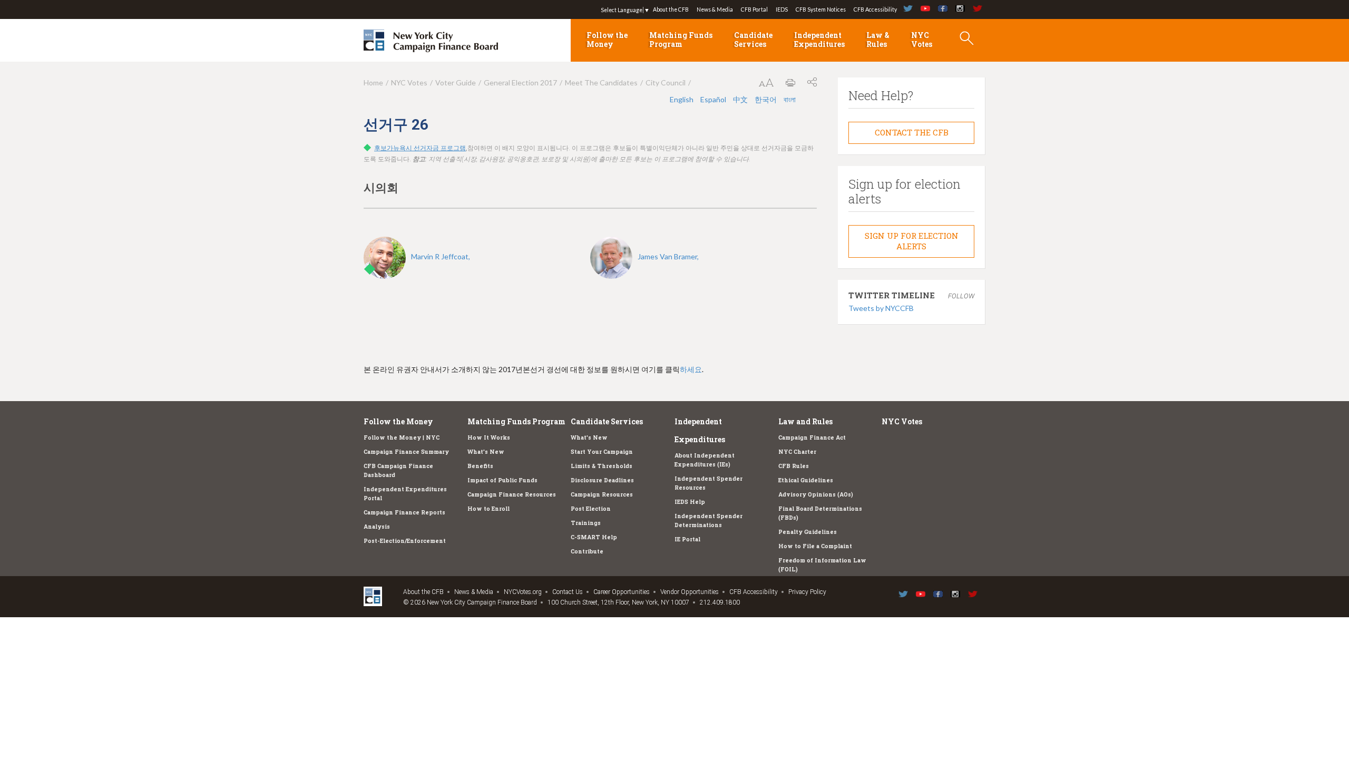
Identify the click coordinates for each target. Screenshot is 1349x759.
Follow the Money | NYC (401, 437)
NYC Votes (921, 39)
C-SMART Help (594, 537)
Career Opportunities (621, 592)
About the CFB (671, 9)
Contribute (587, 551)
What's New (485, 451)
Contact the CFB (912, 132)
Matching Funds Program (680, 39)
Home (373, 82)
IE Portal (687, 539)
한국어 (766, 99)
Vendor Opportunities (689, 592)
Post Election (591, 508)
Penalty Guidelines (807, 532)
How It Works (488, 437)
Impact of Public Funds (502, 480)
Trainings (586, 523)
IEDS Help (689, 501)
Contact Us (567, 592)
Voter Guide (455, 82)
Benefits (480, 466)
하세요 (691, 369)
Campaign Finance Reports (404, 512)
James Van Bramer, (668, 256)
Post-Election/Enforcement (405, 540)
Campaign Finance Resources (511, 494)
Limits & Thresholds (601, 466)
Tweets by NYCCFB (881, 308)
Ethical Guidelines (805, 480)
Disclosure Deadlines (602, 480)
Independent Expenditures (819, 39)
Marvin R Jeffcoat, (440, 256)
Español (714, 99)
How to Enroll (488, 508)
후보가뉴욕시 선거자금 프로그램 (420, 148)
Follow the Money (607, 39)
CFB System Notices (821, 9)
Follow (961, 296)
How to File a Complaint (815, 546)
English (682, 99)
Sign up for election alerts (912, 240)
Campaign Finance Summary (406, 451)
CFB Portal (754, 9)
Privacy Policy (807, 592)
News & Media (715, 9)
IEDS (782, 9)
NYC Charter (797, 451)
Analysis (377, 526)
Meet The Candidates (601, 82)
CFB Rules (793, 466)
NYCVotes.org (523, 592)
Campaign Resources (602, 494)
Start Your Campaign (602, 451)
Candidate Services (753, 39)
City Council (666, 82)
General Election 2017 (520, 82)
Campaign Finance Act (812, 437)
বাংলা (790, 99)
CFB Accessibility (875, 9)
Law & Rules (877, 39)
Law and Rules (805, 421)
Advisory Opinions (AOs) (815, 494)
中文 (741, 99)
